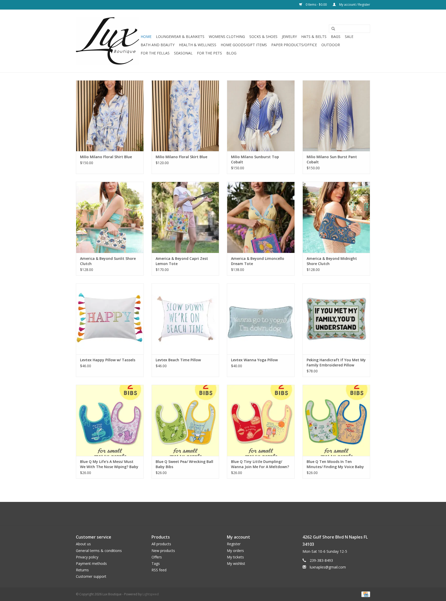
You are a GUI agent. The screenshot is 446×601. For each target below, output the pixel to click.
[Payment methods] (365, 594)
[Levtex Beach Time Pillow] (185, 318)
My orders (235, 550)
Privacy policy (87, 557)
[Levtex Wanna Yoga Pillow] (261, 318)
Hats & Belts (313, 36)
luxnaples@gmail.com (328, 567)
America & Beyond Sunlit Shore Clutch (108, 261)
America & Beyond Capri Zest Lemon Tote (182, 261)
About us (83, 543)
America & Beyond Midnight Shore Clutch (332, 261)
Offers (157, 557)
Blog (231, 53)
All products (161, 543)
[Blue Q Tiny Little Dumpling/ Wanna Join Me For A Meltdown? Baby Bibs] (261, 420)
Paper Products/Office (294, 44)
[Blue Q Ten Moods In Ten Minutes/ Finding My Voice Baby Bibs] (336, 420)
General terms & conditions (99, 550)
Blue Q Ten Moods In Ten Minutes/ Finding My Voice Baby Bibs (335, 464)
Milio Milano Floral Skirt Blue (181, 156)
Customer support (91, 576)
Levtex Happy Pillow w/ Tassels (107, 359)
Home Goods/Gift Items (244, 44)
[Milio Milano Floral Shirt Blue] (110, 115)
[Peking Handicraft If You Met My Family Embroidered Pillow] (336, 318)
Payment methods (91, 563)
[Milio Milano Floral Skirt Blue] (185, 115)
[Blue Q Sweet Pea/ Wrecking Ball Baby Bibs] (185, 420)
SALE (349, 36)
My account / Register (354, 4)
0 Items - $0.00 (316, 4)
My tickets (235, 557)
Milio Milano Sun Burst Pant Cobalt (332, 159)
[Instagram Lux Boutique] (228, 514)
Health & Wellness (197, 44)
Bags (335, 36)
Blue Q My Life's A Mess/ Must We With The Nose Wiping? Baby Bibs (109, 464)
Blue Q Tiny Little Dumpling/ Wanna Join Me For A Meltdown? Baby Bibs (260, 464)
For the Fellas (155, 53)
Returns (82, 569)
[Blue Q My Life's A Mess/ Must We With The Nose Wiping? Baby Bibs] (110, 420)
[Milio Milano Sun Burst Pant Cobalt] (336, 115)
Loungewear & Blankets (180, 36)
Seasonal (183, 53)
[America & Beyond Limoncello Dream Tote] (261, 217)
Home (146, 36)
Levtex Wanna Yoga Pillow (254, 359)
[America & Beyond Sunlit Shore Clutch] (110, 217)
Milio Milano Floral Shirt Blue (106, 156)
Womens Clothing (227, 36)
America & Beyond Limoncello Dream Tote (257, 261)
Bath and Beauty (157, 44)
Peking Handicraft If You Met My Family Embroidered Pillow (336, 362)
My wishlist (236, 563)
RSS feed (159, 569)
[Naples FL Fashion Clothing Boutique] (107, 41)
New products (163, 550)
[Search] (331, 29)
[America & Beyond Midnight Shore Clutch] (336, 217)
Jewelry (289, 36)
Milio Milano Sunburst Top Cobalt (255, 159)
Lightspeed (150, 594)
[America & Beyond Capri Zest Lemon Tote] (185, 217)
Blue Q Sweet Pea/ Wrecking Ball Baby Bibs (184, 464)
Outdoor (330, 44)
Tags (156, 563)
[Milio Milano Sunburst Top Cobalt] (261, 115)
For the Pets (209, 53)
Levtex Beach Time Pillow (178, 359)
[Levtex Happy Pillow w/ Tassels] (110, 318)
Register (234, 543)
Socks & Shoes (263, 36)
